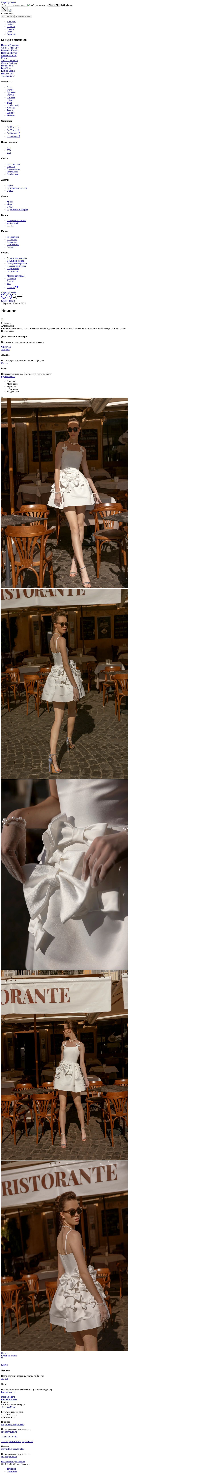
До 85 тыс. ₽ (13, 130)
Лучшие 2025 (8, 16)
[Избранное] (4, 298)
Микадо (11, 115)
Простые (11, 166)
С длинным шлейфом (17, 209)
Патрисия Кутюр (9, 53)
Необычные (12, 174)
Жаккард (11, 107)
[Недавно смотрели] (9, 298)
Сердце (10, 247)
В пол (10, 207)
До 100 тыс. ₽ (13, 133)
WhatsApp (6, 347)
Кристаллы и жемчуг (17, 188)
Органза (11, 97)
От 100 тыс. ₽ (13, 136)
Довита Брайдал (9, 63)
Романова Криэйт (23, 16)
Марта (4, 58)
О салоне (11, 278)
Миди (10, 204)
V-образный (12, 223)
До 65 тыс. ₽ (13, 127)
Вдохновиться (8, 376)
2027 (9, 147)
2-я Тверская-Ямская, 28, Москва (17, 1441)
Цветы (10, 190)
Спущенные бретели (17, 263)
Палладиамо (7, 73)
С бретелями (13, 268)
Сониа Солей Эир (10, 48)
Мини (10, 202)
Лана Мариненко (9, 60)
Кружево (11, 92)
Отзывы (11, 287)
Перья (10, 185)
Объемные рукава (15, 261)
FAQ (9, 283)
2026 (9, 150)
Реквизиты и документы (13, 1461)
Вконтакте (12, 1471)
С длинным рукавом (17, 258)
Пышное (11, 26)
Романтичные (13, 169)
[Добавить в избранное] (2, 397)
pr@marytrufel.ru (9, 1432)
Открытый (12, 239)
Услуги (4, 363)
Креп (9, 102)
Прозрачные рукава (16, 266)
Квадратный (13, 237)
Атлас (10, 87)
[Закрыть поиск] (4, 9)
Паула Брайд (7, 65)
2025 (9, 153)
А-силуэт (11, 21)
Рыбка (10, 24)
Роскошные (12, 171)
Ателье (10, 281)
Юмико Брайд (8, 71)
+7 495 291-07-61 (9, 1436)
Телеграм (11, 1469)
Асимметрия (13, 244)
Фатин (10, 90)
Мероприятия (16, 276)
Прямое (10, 29)
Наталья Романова (10, 45)
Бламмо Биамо (8, 301)
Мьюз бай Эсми (8, 55)
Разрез (10, 225)
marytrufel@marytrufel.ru (12, 1424)
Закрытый (12, 242)
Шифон (10, 113)
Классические (13, 164)
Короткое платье (9, 1399)
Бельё (9, 31)
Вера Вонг (6, 68)
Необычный (13, 105)
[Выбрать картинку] (10, 10)
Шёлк (9, 100)
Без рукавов (12, 271)
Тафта (10, 110)
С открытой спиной (16, 220)
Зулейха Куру (7, 76)
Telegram (5, 349)
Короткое (11, 34)
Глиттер (11, 95)
